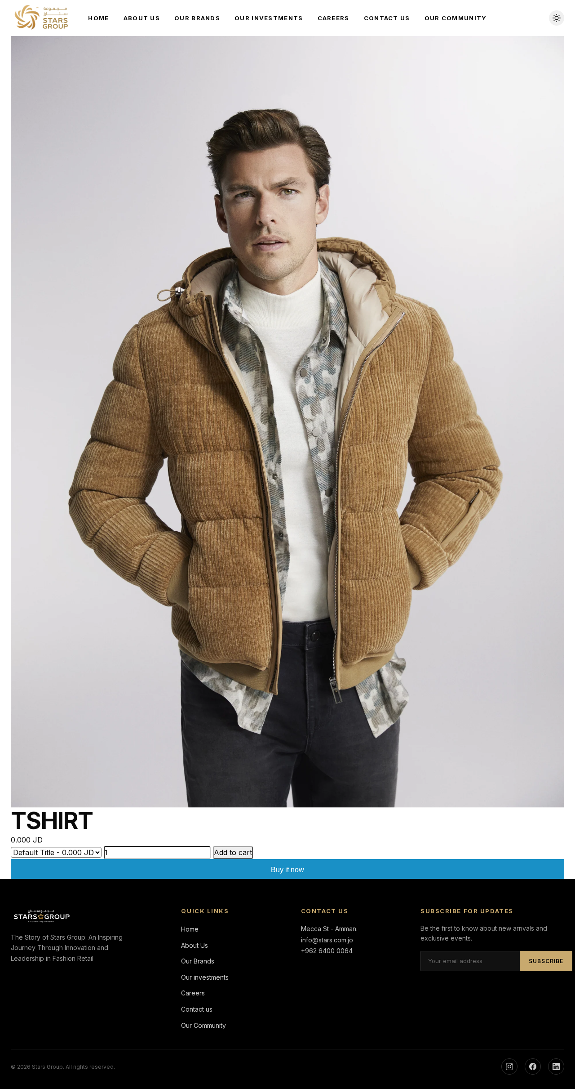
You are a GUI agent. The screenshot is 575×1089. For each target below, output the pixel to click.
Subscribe (546, 961)
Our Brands (197, 18)
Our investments (268, 18)
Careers (333, 18)
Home (98, 18)
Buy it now (287, 870)
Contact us (387, 18)
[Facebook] (533, 1066)
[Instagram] (509, 1066)
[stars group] (42, 18)
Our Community (456, 18)
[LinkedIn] (556, 1066)
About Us (142, 18)
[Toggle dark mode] (556, 18)
